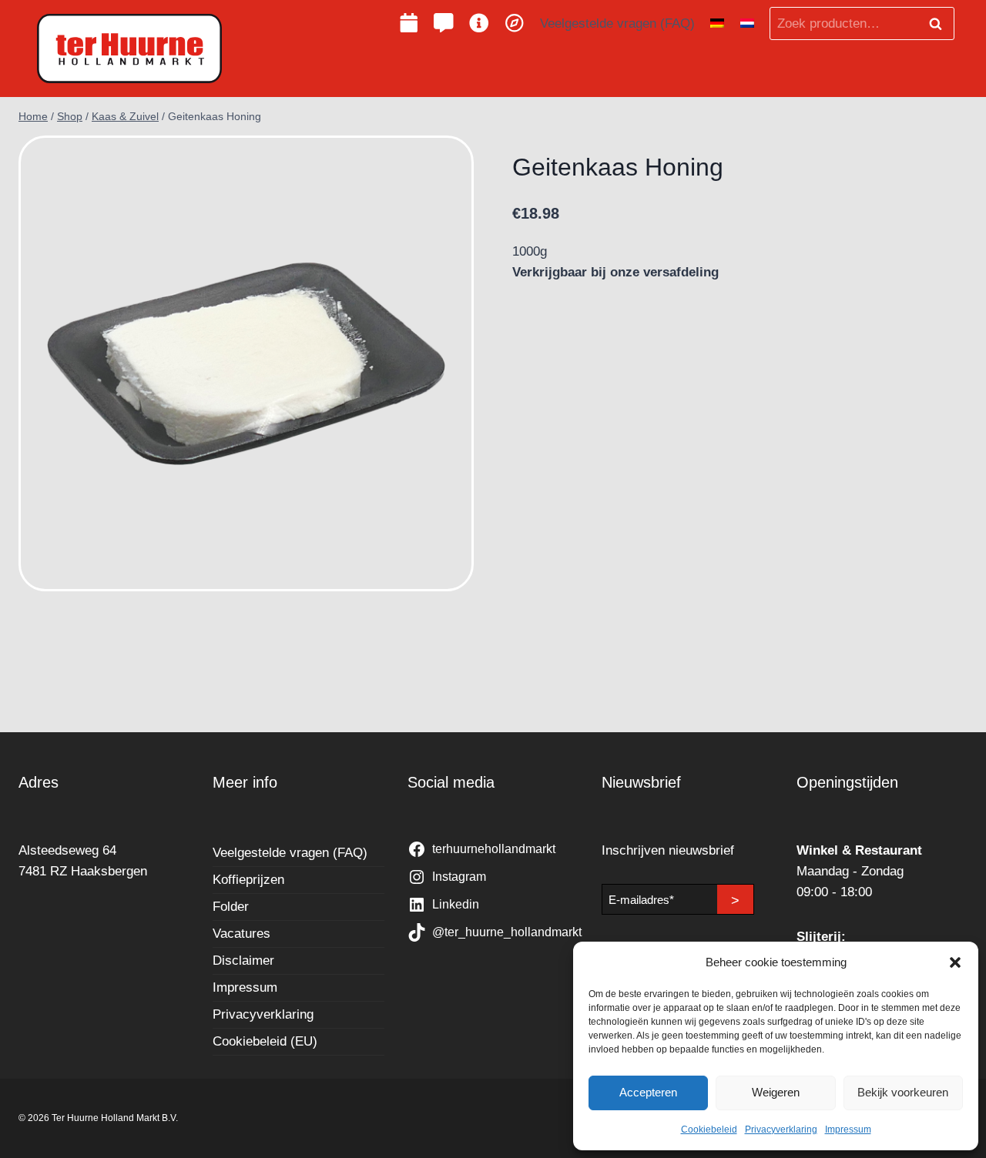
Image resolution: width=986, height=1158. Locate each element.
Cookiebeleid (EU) (265, 1041)
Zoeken (939, 24)
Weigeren (776, 1092)
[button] (955, 962)
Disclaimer (243, 960)
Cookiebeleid (709, 1129)
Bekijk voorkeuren (902, 1092)
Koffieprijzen (248, 879)
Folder (231, 906)
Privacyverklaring (781, 1129)
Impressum (848, 1129)
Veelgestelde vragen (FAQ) (617, 23)
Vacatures (241, 933)
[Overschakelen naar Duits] (717, 23)
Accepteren (648, 1092)
